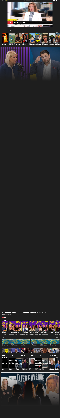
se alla (57, 32)
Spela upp (4, 317)
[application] (30, 14)
